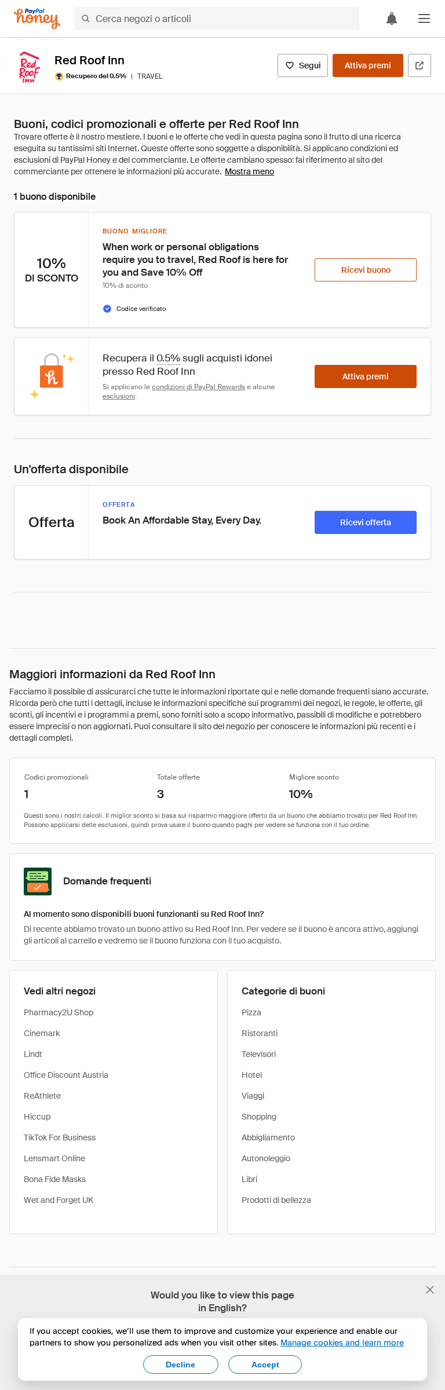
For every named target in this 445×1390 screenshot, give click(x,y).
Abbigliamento (268, 1137)
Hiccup (37, 1116)
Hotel (252, 1075)
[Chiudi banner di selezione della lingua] (430, 1290)
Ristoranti (260, 1033)
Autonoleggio (266, 1158)
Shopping (259, 1116)
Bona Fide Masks (55, 1179)
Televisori (259, 1054)
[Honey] (37, 19)
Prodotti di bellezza (276, 1200)
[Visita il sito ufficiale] (419, 65)
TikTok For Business (60, 1137)
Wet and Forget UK (58, 1200)
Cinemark (42, 1033)
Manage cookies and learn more (342, 1342)
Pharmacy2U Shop (58, 1012)
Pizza (251, 1012)
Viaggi (253, 1096)
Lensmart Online (54, 1158)
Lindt (33, 1054)
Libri (249, 1179)
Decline (180, 1364)
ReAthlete (42, 1096)
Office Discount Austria (66, 1075)
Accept (265, 1364)
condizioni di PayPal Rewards (198, 387)
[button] (424, 18)
